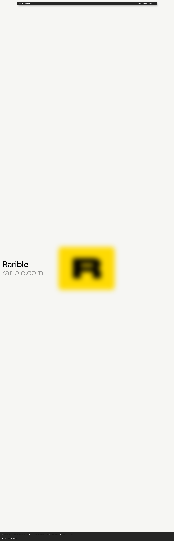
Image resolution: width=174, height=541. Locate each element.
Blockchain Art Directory (25, 3)
